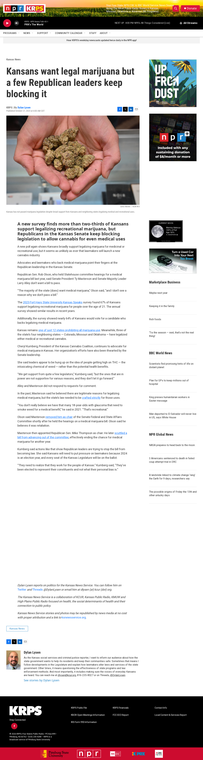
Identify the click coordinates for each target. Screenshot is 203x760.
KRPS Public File (79, 708)
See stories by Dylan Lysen (41, 680)
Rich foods (155, 319)
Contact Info (161, 708)
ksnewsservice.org (74, 617)
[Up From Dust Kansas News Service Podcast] (172, 83)
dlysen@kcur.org (67, 675)
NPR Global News (161, 434)
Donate (192, 8)
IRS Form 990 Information (84, 722)
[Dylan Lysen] (13, 660)
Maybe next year (158, 292)
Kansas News (13, 59)
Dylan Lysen (24, 107)
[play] (7, 23)
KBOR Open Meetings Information (88, 715)
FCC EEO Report (121, 715)
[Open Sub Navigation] (19, 33)
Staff (93, 33)
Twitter (21, 589)
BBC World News (160, 353)
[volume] (16, 23)
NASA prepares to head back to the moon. (172, 445)
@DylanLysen (117, 675)
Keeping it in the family (161, 306)
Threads (37, 589)
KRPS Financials (121, 708)
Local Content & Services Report (171, 715)
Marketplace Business (164, 282)
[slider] (21, 23)
